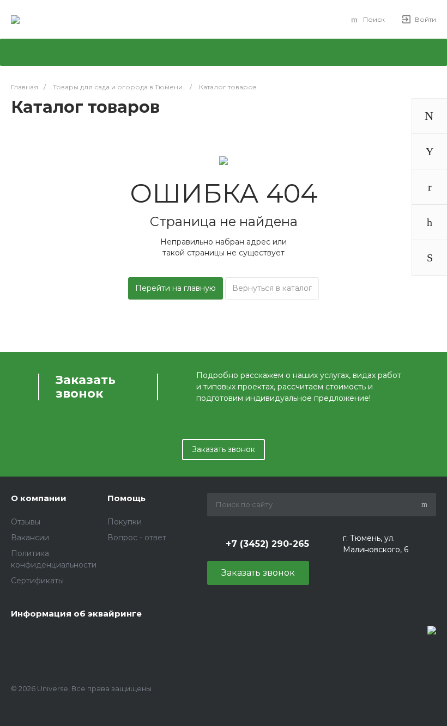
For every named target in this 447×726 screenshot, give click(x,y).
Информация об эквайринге (76, 613)
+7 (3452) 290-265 (267, 544)
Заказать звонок (223, 449)
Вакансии (30, 537)
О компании (39, 498)
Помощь (126, 498)
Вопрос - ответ (136, 537)
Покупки (124, 522)
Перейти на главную (175, 288)
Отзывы (25, 522)
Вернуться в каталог (272, 288)
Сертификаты (37, 580)
